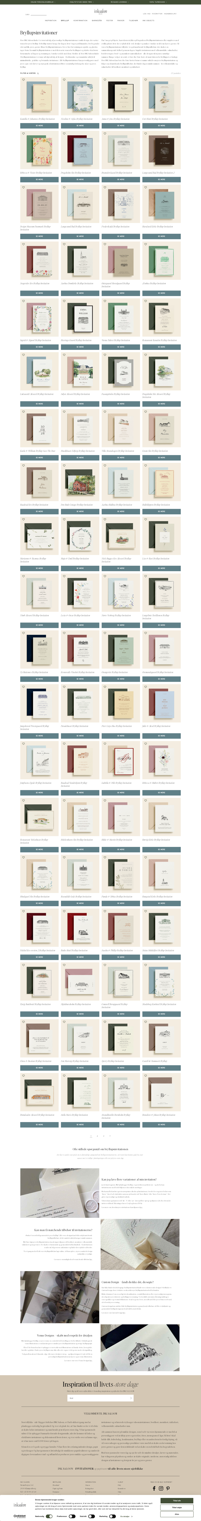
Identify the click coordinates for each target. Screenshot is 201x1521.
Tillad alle (177, 1501)
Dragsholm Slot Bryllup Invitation (76, 172)
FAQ (119, 1485)
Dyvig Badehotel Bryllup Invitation (35, 1004)
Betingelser (89, 1488)
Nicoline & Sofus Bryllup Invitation (76, 118)
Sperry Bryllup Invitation (113, 1060)
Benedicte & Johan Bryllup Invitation (158, 1114)
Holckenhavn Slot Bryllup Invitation (77, 839)
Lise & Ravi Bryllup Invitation (155, 558)
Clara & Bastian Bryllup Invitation (35, 1060)
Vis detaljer (124, 1516)
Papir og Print (58, 1488)
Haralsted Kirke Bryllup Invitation (157, 226)
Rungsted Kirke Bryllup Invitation (157, 896)
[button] (32, 14)
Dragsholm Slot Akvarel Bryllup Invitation (156, 395)
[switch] (72, 1516)
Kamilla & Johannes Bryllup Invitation (37, 118)
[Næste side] (109, 1135)
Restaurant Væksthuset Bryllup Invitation (34, 841)
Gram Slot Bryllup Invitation (155, 450)
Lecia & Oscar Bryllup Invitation (75, 615)
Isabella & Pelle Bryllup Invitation (117, 782)
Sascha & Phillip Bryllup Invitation (117, 950)
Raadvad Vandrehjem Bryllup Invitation (74, 784)
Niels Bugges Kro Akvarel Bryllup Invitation (116, 560)
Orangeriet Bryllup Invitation (115, 672)
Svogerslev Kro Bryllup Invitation (34, 283)
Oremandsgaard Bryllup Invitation (157, 672)
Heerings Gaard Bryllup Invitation (76, 340)
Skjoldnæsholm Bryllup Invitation (76, 1004)
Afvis (177, 1514)
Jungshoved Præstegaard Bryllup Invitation (34, 727)
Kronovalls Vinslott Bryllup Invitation (77, 672)
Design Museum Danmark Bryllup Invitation (35, 228)
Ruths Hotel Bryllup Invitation (74, 950)
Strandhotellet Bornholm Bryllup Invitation (116, 1116)
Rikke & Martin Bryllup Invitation (117, 839)
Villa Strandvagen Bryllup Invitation (118, 450)
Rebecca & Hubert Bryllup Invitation (158, 782)
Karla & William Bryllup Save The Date (37, 450)
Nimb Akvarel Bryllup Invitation (34, 615)
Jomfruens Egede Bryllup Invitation (35, 782)
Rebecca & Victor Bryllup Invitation (36, 172)
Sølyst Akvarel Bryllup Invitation (75, 393)
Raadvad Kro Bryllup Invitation (34, 504)
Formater (56, 1492)
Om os (87, 1485)
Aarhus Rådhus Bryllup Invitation (117, 504)
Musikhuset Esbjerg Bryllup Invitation (78, 450)
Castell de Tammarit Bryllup (154, 1060)
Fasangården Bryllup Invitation (116, 393)
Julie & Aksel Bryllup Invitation (156, 725)
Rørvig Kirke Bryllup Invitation (156, 839)
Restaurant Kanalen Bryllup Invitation (159, 340)
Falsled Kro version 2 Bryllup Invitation (37, 950)
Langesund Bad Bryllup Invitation (76, 226)
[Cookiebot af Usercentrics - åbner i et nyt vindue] (20, 1516)
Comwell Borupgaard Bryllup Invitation (114, 1006)
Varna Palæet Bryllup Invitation (116, 340)
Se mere (39, 126)
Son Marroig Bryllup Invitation (75, 1060)
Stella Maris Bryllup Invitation (74, 1114)
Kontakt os (122, 1488)
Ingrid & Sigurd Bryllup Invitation (35, 340)
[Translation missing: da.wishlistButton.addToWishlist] (23, 79)
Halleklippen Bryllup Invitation (156, 504)
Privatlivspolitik (90, 1492)
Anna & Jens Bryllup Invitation (116, 118)
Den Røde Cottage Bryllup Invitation (77, 504)
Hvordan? (56, 1485)
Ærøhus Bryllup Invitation (154, 283)
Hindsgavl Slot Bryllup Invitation (35, 896)
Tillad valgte (177, 1507)
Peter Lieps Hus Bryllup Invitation (117, 725)
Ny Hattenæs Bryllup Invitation (34, 672)
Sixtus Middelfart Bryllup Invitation (158, 950)
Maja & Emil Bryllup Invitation (75, 558)
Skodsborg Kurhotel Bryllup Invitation (159, 1004)
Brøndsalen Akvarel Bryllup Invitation (37, 1114)
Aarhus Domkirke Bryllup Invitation (77, 283)
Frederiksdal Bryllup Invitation (115, 226)
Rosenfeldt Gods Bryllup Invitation (76, 896)
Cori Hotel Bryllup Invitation (155, 118)
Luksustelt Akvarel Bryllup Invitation (36, 393)
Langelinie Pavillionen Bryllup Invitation (155, 617)
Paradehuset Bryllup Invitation (74, 725)
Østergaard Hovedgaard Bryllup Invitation (116, 285)
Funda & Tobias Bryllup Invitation (117, 896)
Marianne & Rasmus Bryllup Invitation (33, 560)
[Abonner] (131, 1398)
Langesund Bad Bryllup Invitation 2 (158, 172)
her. (141, 1207)
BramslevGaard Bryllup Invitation (117, 172)
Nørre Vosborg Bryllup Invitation (116, 615)
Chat (119, 1492)
